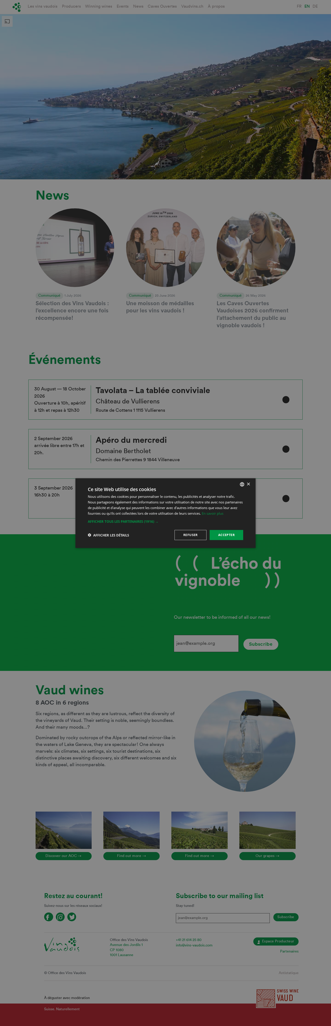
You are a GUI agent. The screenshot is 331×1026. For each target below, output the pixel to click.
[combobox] (242, 484)
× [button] (248, 484)
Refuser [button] (190, 535)
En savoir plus (212, 513)
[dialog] (165, 513)
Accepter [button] (226, 535)
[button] (165, 521)
